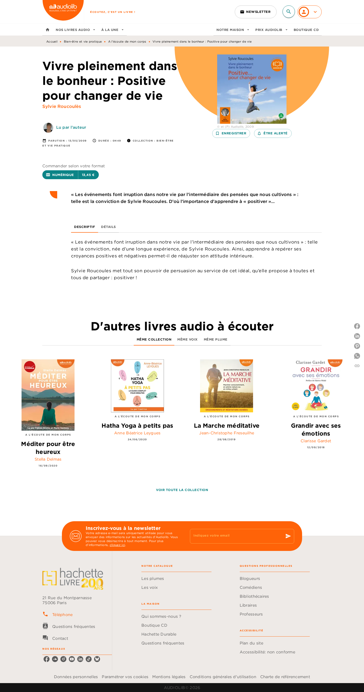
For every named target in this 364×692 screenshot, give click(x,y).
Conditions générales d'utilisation (223, 676)
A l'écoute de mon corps (127, 41)
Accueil (51, 41)
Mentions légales (168, 676)
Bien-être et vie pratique (83, 41)
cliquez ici (117, 545)
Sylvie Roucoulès (61, 106)
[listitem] (46, 659)
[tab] (47, 30)
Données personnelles (76, 676)
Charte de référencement (285, 676)
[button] (256, 11)
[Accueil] (63, 12)
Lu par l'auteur (71, 127)
